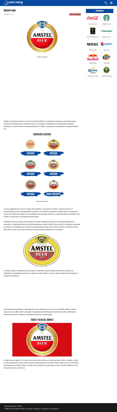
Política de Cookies (26, 409)
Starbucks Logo (106, 24)
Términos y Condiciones (41, 409)
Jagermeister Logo (106, 76)
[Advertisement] (42, 76)
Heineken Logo (106, 37)
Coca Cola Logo (93, 24)
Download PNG (75, 14)
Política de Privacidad (12, 409)
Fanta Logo (107, 63)
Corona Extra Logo (93, 76)
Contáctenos (54, 409)
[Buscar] (106, 3)
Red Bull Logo (93, 63)
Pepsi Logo (107, 50)
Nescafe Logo (92, 50)
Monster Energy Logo (92, 37)
